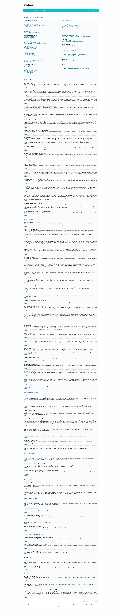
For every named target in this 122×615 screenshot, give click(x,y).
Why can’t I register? (28, 31)
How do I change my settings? (30, 36)
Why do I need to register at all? (30, 23)
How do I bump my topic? (29, 61)
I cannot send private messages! (68, 34)
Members (38, 10)
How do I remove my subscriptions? (68, 56)
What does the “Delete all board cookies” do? (33, 32)
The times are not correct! (29, 37)
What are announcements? (29, 71)
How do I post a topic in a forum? (30, 47)
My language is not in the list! (29, 39)
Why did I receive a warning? (29, 56)
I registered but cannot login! (29, 27)
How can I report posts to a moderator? (31, 58)
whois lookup (40, 592)
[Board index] (29, 5)
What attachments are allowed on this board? (70, 60)
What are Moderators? (66, 23)
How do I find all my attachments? (68, 61)
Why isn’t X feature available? (67, 67)
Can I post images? (28, 69)
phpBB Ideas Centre (81, 584)
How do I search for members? (68, 49)
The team (74, 604)
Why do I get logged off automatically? (31, 24)
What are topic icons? (28, 75)
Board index (29, 10)
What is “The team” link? (66, 30)
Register (89, 10)
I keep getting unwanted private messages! (70, 35)
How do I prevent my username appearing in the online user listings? (37, 25)
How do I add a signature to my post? (31, 49)
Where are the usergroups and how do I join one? (71, 25)
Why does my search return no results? (69, 46)
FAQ (45, 10)
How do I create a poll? (28, 51)
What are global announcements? (30, 70)
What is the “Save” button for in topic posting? (33, 59)
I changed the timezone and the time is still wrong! (34, 38)
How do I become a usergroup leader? (69, 26)
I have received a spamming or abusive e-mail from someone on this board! (76, 36)
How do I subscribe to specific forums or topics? (71, 55)
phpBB (57, 606)
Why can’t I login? (27, 21)
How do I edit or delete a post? (30, 48)
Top (26, 87)
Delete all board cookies (81, 604)
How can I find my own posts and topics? (69, 50)
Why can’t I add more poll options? (30, 52)
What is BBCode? (27, 65)
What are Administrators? (67, 21)
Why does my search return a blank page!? (70, 48)
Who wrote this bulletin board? (68, 65)
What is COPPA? (27, 30)
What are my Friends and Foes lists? (69, 40)
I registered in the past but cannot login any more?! (34, 28)
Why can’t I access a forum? (29, 54)
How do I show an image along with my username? (34, 41)
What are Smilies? (27, 67)
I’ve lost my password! (28, 26)
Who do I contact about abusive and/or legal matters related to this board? (76, 68)
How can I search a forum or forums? (69, 45)
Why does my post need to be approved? (32, 60)
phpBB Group (60, 577)
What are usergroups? (66, 24)
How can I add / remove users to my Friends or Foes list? (72, 41)
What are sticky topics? (28, 72)
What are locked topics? (28, 73)
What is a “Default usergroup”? (68, 28)
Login (96, 10)
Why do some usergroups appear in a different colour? (72, 27)
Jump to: (80, 601)
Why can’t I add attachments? (29, 55)
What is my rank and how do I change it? (32, 42)
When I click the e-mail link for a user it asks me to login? (35, 43)
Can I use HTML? (27, 66)
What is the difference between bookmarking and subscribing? (74, 54)
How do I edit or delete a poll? (30, 53)
